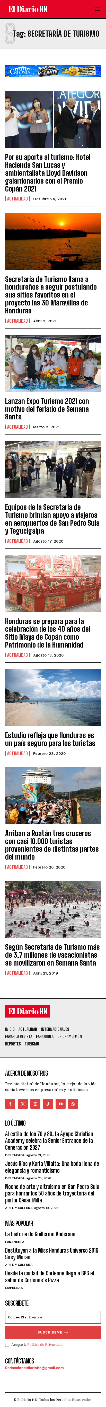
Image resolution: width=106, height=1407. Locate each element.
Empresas (14, 1288)
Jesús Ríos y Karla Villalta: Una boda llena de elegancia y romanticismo (52, 1167)
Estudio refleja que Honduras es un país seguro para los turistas (50, 739)
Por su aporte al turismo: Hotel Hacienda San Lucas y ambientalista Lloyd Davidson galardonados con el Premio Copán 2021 (48, 173)
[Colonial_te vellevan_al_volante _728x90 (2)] (53, 81)
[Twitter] (23, 1104)
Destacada (15, 1155)
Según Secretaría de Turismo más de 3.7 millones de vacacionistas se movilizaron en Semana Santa (52, 955)
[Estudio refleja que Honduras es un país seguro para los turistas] (53, 697)
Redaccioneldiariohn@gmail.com (34, 1368)
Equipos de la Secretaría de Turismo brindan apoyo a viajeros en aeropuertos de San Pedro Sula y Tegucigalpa (52, 519)
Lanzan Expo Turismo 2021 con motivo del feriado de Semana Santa (47, 409)
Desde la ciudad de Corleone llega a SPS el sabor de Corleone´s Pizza (49, 1276)
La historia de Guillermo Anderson (40, 1234)
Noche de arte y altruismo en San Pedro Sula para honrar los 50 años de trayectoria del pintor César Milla (52, 1193)
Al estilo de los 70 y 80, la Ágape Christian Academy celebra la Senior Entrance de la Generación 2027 (49, 1140)
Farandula (14, 1242)
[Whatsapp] (73, 1104)
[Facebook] (10, 1104)
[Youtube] (61, 1104)
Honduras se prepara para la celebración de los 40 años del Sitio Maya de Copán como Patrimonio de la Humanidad (47, 633)
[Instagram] (35, 1104)
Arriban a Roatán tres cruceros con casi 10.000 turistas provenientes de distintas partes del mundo (52, 845)
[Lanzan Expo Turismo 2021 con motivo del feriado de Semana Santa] (53, 363)
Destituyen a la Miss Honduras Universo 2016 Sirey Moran (51, 1254)
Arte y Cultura (18, 1208)
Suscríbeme (50, 1332)
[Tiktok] (48, 1104)
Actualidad (17, 198)
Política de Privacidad (45, 1344)
